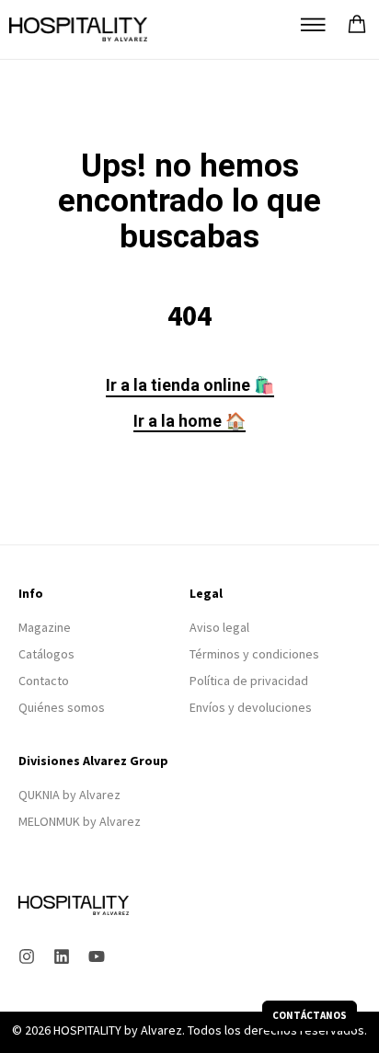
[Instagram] (26, 956)
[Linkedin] (61, 956)
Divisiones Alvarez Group (93, 760)
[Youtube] (96, 956)
